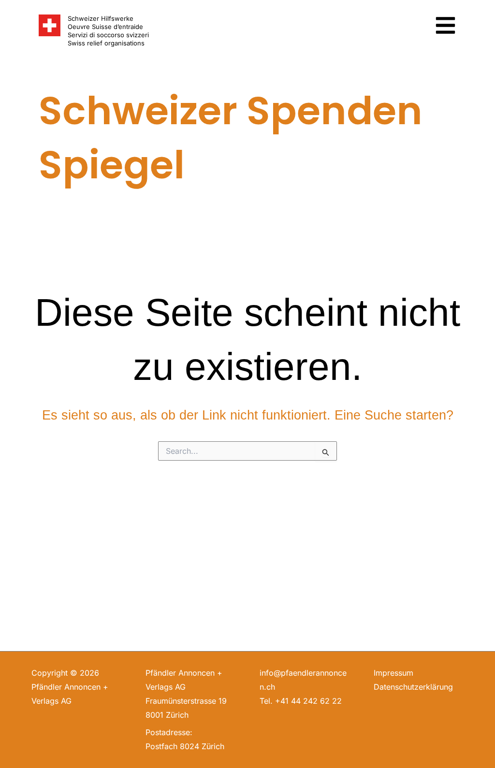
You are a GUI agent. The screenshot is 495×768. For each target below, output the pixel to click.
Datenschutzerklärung (413, 687)
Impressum (393, 673)
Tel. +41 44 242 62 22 (301, 701)
